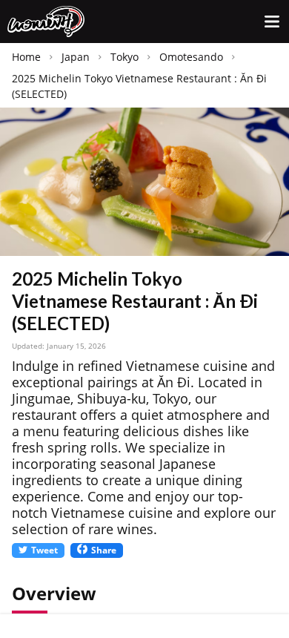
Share (103, 550)
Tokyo (124, 57)
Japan (76, 57)
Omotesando (191, 57)
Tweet (44, 550)
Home (26, 57)
